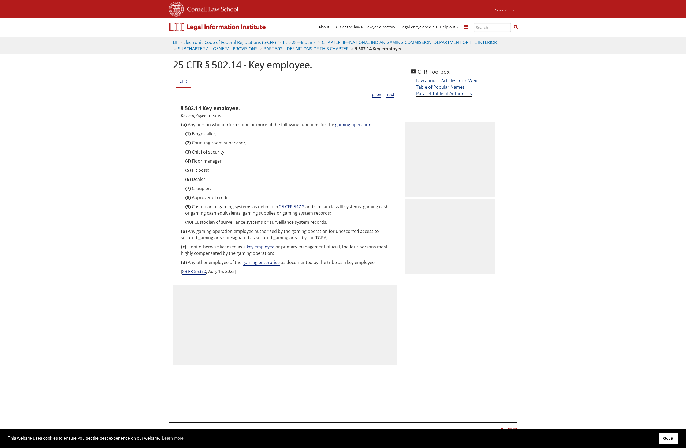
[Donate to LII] (466, 27)
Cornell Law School (211, 8)
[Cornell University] (176, 8)
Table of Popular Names (440, 87)
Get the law (350, 27)
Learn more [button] (173, 438)
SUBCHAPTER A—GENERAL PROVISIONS (218, 49)
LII (175, 42)
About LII (326, 27)
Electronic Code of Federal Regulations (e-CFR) (229, 42)
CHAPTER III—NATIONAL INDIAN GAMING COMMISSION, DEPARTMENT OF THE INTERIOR (409, 42)
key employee (260, 247)
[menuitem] (326, 27)
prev (376, 94)
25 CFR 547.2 (291, 207)
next (390, 94)
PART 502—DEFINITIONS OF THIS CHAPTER (306, 49)
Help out (447, 27)
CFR (183, 81)
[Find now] (516, 27)
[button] (516, 27)
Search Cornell (506, 10)
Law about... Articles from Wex (446, 81)
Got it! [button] (669, 438)
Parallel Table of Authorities (444, 93)
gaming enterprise (261, 262)
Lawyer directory (380, 27)
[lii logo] (229, 27)
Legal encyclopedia (418, 27)
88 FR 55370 (194, 271)
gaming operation (353, 125)
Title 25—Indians (299, 42)
